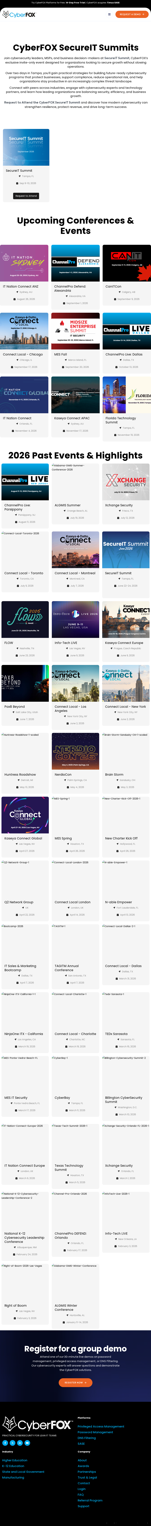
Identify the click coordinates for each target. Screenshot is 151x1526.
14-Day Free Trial (75, 2)
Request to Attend (26, 196)
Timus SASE (113, 2)
